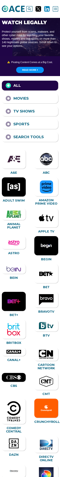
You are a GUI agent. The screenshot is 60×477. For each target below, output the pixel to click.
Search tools (28, 137)
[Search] (29, 9)
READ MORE (29, 70)
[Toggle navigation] (55, 9)
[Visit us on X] (38, 9)
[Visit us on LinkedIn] (47, 9)
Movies (21, 98)
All (17, 85)
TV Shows (24, 111)
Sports (21, 124)
